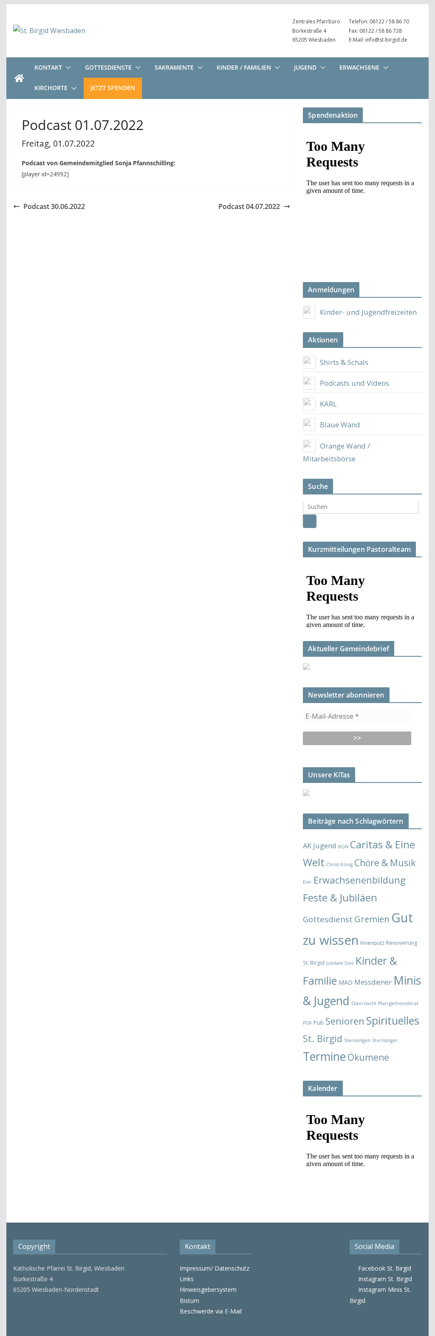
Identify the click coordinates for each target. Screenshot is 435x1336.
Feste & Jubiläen (340, 897)
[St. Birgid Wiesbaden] (19, 78)
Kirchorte (51, 88)
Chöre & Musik (384, 862)
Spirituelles (392, 1020)
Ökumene (368, 1057)
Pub (319, 1022)
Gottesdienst (328, 919)
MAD (346, 982)
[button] (66, 67)
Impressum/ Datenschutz (214, 1268)
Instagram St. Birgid (383, 1279)
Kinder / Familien (244, 67)
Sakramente (174, 67)
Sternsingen (357, 1040)
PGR (307, 1023)
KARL (328, 404)
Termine (324, 1056)
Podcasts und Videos (354, 383)
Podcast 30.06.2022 (54, 206)
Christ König (339, 864)
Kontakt (48, 67)
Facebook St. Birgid (383, 1268)
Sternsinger (385, 1040)
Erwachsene (359, 67)
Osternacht (363, 1003)
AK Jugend (319, 845)
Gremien (372, 919)
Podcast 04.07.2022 (249, 206)
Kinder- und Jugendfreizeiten (368, 312)
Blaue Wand (340, 424)
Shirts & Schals (344, 362)
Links (187, 1279)
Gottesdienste (108, 67)
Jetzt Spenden (112, 88)
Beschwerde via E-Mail (211, 1311)
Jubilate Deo (340, 963)
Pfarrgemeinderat (398, 1003)
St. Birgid (322, 1038)
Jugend (305, 67)
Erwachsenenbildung (360, 879)
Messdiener (373, 982)
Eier (307, 882)
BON (343, 847)
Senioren (344, 1021)
